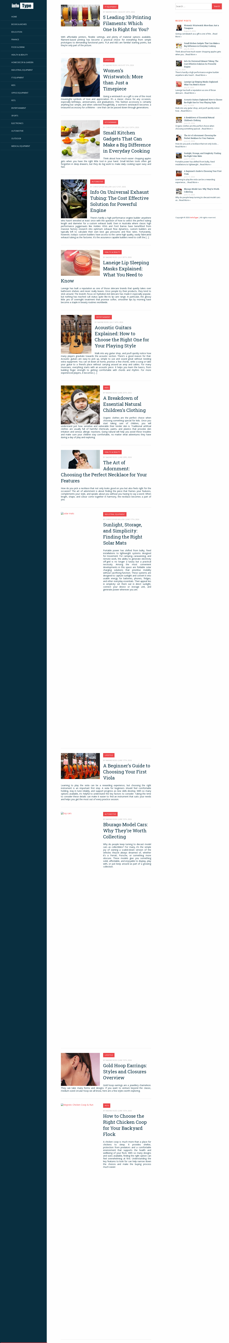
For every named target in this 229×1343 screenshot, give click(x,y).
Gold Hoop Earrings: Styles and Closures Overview (125, 1071)
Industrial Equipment (22, 70)
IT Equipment (17, 77)
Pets (13, 100)
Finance (15, 39)
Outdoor (16, 138)
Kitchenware (111, 122)
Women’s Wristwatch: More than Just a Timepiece (123, 79)
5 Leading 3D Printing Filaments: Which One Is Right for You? (127, 23)
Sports (14, 115)
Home (14, 16)
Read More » (191, 54)
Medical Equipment (20, 146)
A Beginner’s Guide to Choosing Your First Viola (126, 772)
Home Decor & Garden (22, 62)
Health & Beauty (19, 54)
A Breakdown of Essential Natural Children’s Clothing (124, 404)
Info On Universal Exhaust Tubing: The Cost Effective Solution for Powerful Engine (119, 201)
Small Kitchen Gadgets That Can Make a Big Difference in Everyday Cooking (127, 142)
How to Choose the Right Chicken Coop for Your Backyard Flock (125, 1125)
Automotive (17, 131)
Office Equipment (19, 93)
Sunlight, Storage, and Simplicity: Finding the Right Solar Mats (122, 534)
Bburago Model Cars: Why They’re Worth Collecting (125, 830)
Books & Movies (19, 24)
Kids (13, 85)
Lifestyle (109, 60)
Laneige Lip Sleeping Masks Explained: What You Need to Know (105, 271)
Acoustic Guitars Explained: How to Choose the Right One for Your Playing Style (122, 336)
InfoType (194, 217)
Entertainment (18, 108)
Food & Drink (18, 47)
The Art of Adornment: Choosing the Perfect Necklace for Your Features (104, 471)
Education (16, 32)
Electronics (17, 123)
